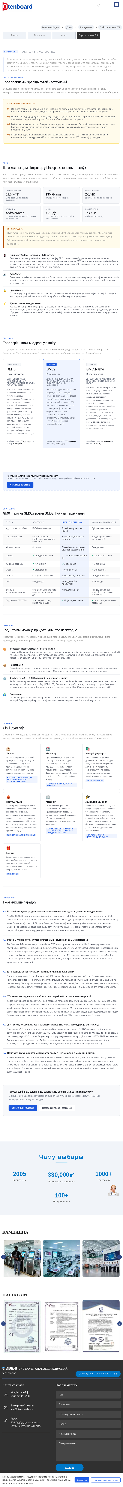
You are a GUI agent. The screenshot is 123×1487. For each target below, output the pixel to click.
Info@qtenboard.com (22, 1409)
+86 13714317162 (20, 1396)
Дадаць (70, 1467)
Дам (69, 27)
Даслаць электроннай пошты (96, 1373)
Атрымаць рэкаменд (20, 485)
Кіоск (64, 35)
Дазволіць (82, 1480)
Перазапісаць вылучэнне (106, 1480)
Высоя (14, 35)
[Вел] (17, 6)
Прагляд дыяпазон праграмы (57, 1108)
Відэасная (39, 35)
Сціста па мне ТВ (110, 27)
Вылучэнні (86, 27)
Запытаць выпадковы (23, 1108)
